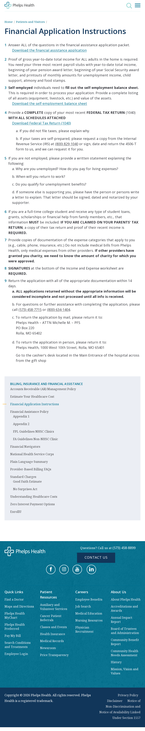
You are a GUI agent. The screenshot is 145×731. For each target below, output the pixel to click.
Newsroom (48, 648)
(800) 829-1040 (66, 144)
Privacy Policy (128, 695)
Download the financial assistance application (49, 50)
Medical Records (52, 641)
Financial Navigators (25, 446)
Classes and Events (53, 627)
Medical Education (88, 613)
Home (9, 22)
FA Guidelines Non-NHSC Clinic (35, 439)
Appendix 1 (21, 416)
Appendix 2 (21, 424)
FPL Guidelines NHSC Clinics (33, 431)
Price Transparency (54, 655)
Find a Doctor (14, 599)
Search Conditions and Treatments (18, 645)
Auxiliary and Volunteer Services (53, 607)
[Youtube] (77, 569)
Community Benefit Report (125, 642)
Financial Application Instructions (34, 404)
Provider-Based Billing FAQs (30, 469)
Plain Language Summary (29, 462)
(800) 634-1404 (58, 309)
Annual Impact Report (121, 619)
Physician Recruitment (84, 629)
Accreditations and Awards (124, 608)
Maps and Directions (19, 606)
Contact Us (96, 557)
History (116, 662)
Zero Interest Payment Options (32, 504)
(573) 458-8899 (124, 547)
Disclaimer (115, 701)
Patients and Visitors (30, 22)
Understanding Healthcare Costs (33, 497)
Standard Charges (23, 477)
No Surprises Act (25, 489)
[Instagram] (64, 569)
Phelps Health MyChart (15, 615)
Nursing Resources (89, 620)
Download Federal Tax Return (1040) (41, 123)
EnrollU (15, 512)
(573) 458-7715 (30, 309)
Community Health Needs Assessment (124, 653)
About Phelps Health (125, 599)
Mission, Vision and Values (124, 671)
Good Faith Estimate (27, 481)
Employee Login (16, 654)
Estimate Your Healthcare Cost (32, 396)
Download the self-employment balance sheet (49, 103)
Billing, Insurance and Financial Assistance (46, 384)
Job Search (83, 606)
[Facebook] (51, 569)
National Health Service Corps (32, 454)
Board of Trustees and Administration (125, 631)
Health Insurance (52, 634)
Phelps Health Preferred (15, 626)
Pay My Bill (13, 636)
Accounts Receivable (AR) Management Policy (43, 389)
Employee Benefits (88, 599)
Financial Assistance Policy (29, 412)
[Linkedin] (91, 569)
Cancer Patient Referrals (50, 618)
